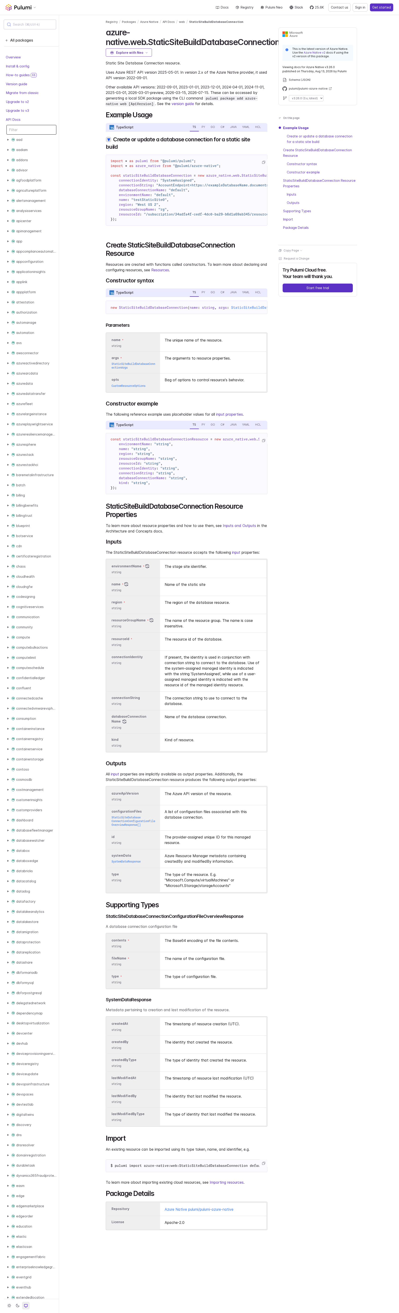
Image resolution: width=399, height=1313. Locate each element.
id (113, 837)
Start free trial (317, 288)
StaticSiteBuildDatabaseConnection (216, 22)
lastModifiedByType (128, 1114)
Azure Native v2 (314, 52)
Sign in (360, 7)
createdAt (120, 1024)
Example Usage (296, 128)
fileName (119, 958)
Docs (225, 7)
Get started (381, 7)
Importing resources (227, 1182)
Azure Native (149, 22)
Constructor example (303, 172)
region (117, 602)
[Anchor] (155, 114)
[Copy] (263, 162)
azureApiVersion (125, 793)
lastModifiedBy (124, 1096)
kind (115, 739)
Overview (13, 57)
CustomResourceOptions (128, 385)
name (116, 584)
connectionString (126, 698)
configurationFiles (127, 811)
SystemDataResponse (126, 861)
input (236, 552)
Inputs (291, 194)
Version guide (16, 84)
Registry (247, 7)
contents (119, 940)
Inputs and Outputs (239, 525)
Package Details (296, 228)
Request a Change (296, 258)
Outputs (293, 203)
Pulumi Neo (274, 7)
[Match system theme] (26, 1305)
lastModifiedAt (124, 1078)
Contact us (339, 7)
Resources (160, 270)
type (115, 874)
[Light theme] (9, 1305)
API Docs (13, 119)
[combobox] (30, 24)
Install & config (17, 66)
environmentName (127, 566)
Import (288, 219)
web (182, 22)
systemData (121, 855)
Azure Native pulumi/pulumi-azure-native (199, 1209)
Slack (299, 7)
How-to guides (21, 75)
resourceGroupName (129, 620)
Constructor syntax (302, 164)
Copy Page (291, 250)
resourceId (120, 639)
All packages (21, 40)
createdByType (124, 1060)
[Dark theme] (17, 1305)
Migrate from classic (22, 93)
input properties (229, 414)
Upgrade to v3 (17, 110)
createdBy (120, 1042)
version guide (183, 103)
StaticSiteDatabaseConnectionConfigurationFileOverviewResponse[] (133, 821)
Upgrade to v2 (17, 101)
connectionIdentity (127, 657)
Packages (129, 22)
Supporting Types (297, 211)
